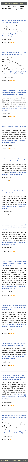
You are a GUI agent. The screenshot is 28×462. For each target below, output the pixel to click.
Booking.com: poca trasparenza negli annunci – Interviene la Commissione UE (14, 417)
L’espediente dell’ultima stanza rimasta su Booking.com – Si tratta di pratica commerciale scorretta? (14, 377)
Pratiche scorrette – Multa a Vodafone (14, 127)
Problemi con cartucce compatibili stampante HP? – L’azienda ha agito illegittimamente (14, 307)
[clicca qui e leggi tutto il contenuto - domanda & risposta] (14, 35)
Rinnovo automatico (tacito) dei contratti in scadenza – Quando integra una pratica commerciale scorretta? (14, 92)
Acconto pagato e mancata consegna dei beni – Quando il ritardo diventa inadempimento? (14, 263)
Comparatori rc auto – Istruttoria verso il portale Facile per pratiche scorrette (14, 227)
